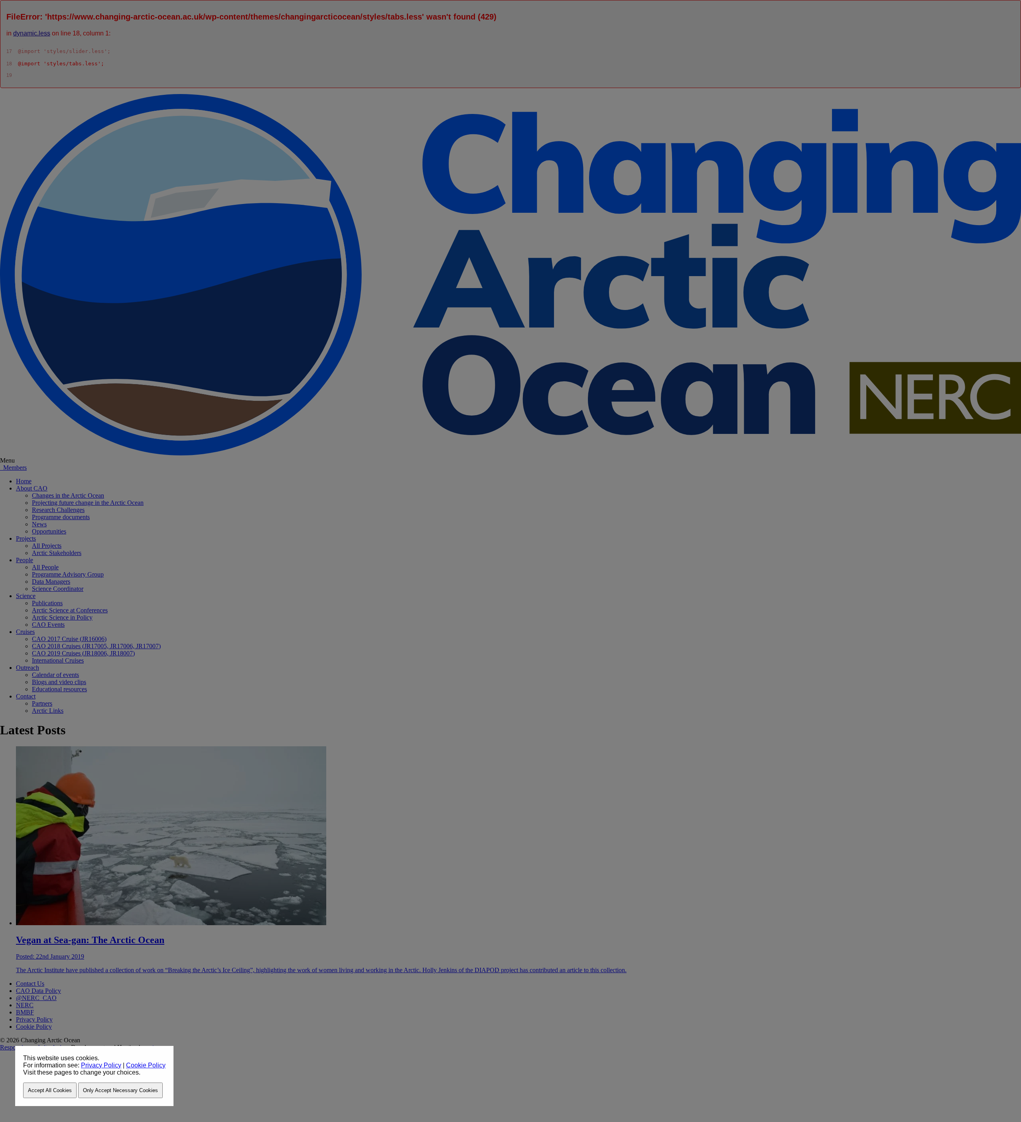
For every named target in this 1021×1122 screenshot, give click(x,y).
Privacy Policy (101, 1065)
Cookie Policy (146, 1065)
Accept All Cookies (50, 1090)
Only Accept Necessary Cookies (120, 1090)
